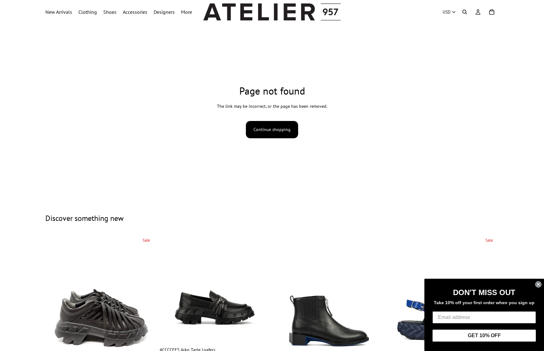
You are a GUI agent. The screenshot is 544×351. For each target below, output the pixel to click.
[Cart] (492, 12)
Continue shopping (272, 129)
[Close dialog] (538, 284)
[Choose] (260, 334)
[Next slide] (146, 316)
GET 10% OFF (484, 335)
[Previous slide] (54, 316)
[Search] (465, 12)
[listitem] (186, 11)
